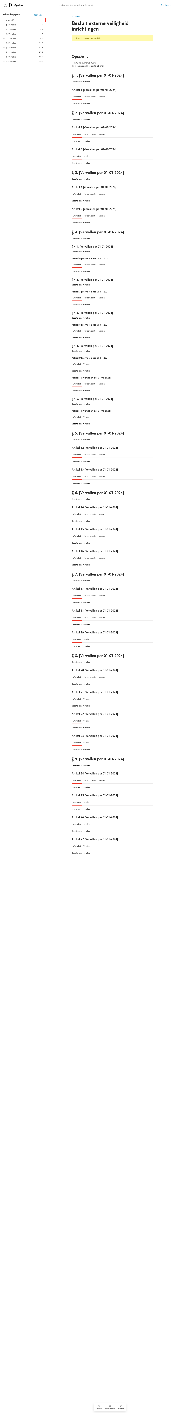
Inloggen (167, 5)
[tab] (77, 96)
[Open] (4, 24)
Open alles (38, 14)
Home (77, 16)
